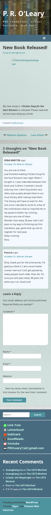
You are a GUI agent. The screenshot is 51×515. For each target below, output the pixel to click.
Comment (9, 311)
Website (7, 376)
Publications (17, 123)
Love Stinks (37, 135)
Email (7, 363)
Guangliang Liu (14, 469)
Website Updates (17, 135)
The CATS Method (36, 469)
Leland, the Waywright (19, 477)
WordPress (32, 502)
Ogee (15, 506)
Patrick (21, 52)
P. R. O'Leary (23, 13)
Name (7, 351)
